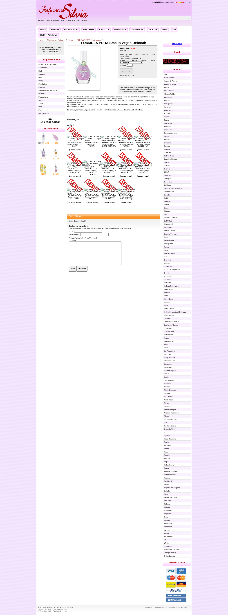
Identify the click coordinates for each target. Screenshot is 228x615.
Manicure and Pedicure (56, 40)
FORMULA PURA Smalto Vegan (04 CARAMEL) (109, 197)
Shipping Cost (137, 29)
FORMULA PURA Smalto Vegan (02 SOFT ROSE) (74, 170)
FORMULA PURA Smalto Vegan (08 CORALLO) (74, 197)
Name (71, 231)
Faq (174, 29)
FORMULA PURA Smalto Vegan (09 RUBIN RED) (126, 170)
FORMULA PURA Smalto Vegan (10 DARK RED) (109, 170)
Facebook (153, 29)
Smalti (70, 40)
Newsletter (177, 43)
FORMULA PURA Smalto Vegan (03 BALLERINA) (143, 144)
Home (43, 29)
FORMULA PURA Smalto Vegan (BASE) (91, 144)
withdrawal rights (161, 607)
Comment (72, 241)
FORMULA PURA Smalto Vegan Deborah (113, 43)
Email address (74, 235)
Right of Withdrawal (48, 35)
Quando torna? (75, 150)
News (164, 29)
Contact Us (104, 29)
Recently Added (71, 29)
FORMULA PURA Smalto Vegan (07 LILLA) (91, 197)
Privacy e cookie (175, 607)
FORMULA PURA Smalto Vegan (89, 40)
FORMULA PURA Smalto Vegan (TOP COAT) (74, 144)
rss (185, 607)
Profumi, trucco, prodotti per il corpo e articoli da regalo (62, 20)
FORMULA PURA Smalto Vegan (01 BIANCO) (143, 170)
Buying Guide (120, 29)
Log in (155, 2)
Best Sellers (88, 29)
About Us (55, 29)
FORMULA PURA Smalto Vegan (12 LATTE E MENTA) (109, 144)
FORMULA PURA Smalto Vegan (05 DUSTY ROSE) (126, 197)
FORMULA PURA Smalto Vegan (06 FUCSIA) (126, 144)
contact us (147, 91)
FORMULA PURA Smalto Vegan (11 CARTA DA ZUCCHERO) (91, 171)
